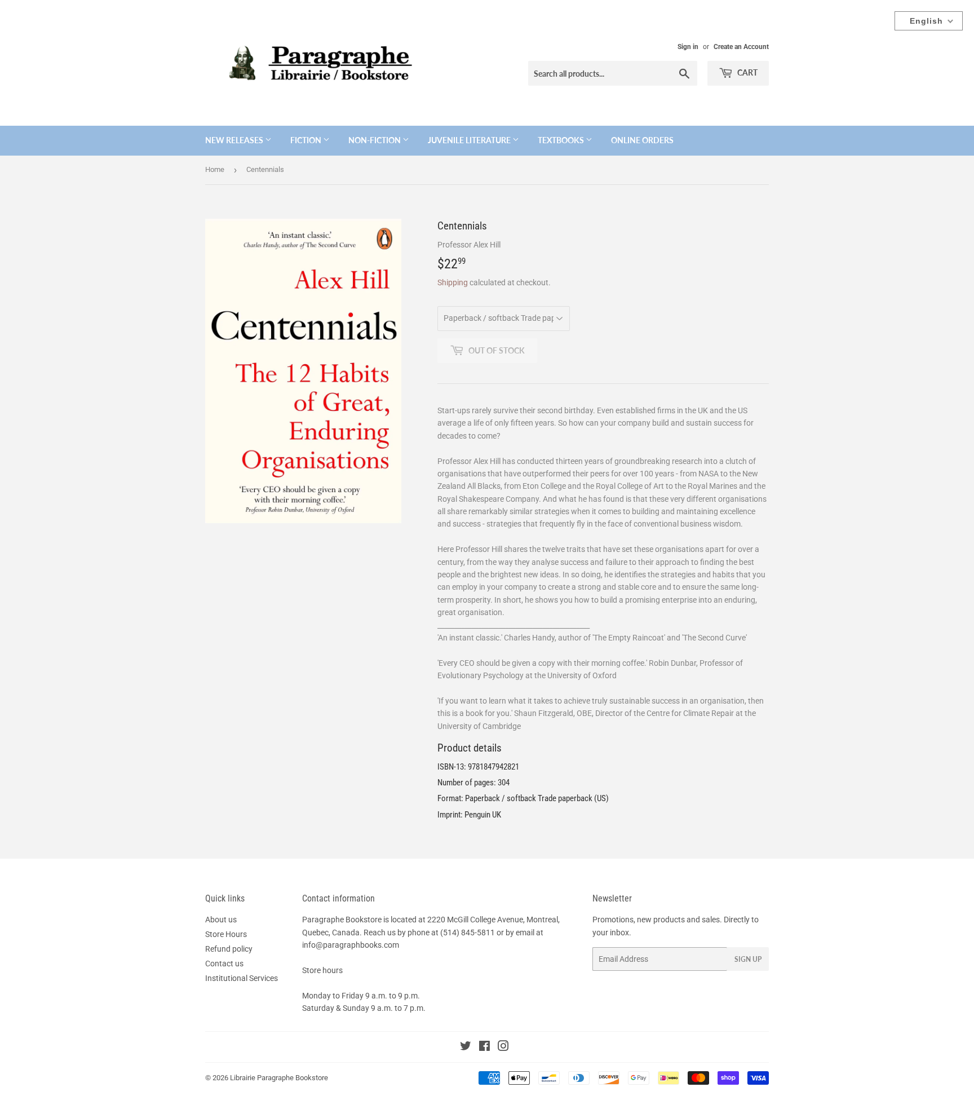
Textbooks (562, 140)
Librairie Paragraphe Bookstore (279, 1077)
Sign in (688, 47)
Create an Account (741, 47)
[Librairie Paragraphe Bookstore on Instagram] (503, 1047)
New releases (235, 140)
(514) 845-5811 (467, 932)
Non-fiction (375, 140)
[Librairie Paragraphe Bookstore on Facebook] (484, 1047)
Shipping (452, 282)
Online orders (642, 140)
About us (221, 919)
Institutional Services (241, 978)
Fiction (306, 140)
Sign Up (748, 959)
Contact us (224, 963)
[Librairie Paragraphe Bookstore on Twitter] (465, 1047)
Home (214, 169)
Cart (747, 72)
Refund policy (229, 948)
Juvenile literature (470, 140)
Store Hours (226, 934)
